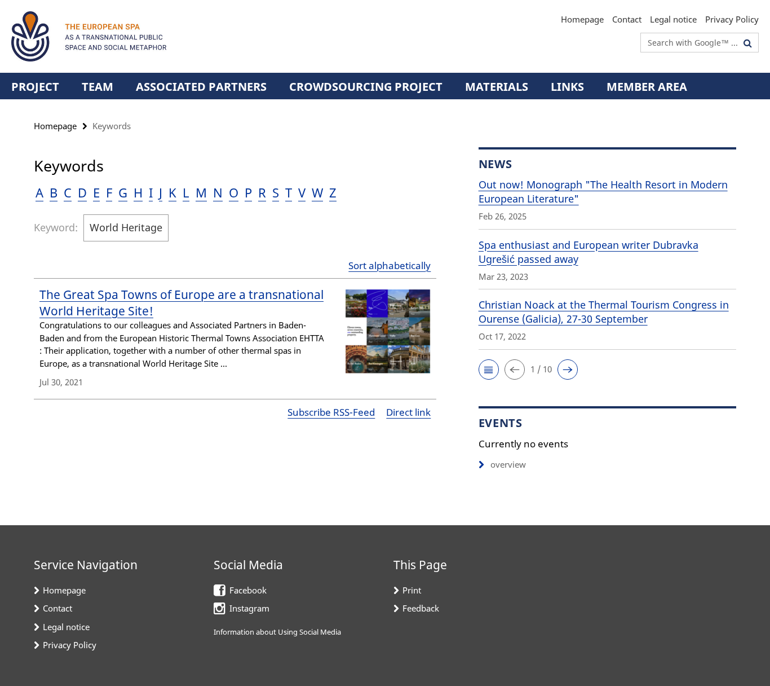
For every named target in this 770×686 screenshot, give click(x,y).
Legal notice (673, 19)
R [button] (262, 192)
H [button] (138, 192)
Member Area (647, 86)
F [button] (109, 192)
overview (508, 464)
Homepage (582, 19)
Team (97, 86)
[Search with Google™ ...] (747, 43)
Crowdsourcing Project (365, 86)
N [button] (218, 192)
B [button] (53, 192)
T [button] (288, 192)
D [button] (82, 192)
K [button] (172, 192)
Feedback (420, 608)
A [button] (39, 192)
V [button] (302, 192)
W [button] (317, 192)
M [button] (201, 192)
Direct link (408, 412)
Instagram (249, 608)
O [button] (233, 192)
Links (567, 86)
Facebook (248, 590)
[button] (489, 369)
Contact (626, 19)
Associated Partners (201, 86)
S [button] (275, 192)
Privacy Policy (732, 19)
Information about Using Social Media (277, 632)
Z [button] (333, 192)
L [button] (186, 192)
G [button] (122, 192)
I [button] (151, 192)
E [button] (96, 192)
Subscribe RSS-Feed (331, 412)
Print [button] (411, 590)
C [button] (68, 192)
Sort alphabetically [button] (389, 265)
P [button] (248, 192)
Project (35, 86)
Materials (496, 86)
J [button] (160, 192)
